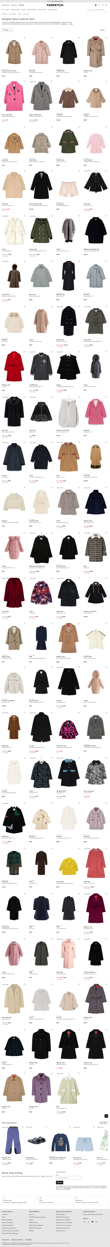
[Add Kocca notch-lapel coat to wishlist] (52, 848)
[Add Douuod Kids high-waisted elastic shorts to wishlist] (79, 171)
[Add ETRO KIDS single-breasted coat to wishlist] (79, 939)
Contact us (5, 1214)
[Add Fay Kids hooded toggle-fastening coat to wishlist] (24, 758)
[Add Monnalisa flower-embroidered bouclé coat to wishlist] (106, 803)
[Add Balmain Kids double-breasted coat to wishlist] (79, 306)
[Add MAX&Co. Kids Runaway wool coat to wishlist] (106, 894)
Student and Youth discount (63, 1225)
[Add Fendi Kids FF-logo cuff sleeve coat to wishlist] (24, 171)
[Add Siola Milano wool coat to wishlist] (79, 442)
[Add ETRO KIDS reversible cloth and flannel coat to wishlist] (24, 848)
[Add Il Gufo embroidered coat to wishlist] (52, 758)
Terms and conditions (17, 1239)
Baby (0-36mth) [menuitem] (32, 9)
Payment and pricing (7, 1225)
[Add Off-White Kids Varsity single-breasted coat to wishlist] (52, 352)
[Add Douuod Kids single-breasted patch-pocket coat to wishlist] (79, 848)
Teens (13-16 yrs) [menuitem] (52, 9)
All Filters (6, 30)
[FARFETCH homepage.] (55, 5)
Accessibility (28, 1239)
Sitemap (31, 1230)
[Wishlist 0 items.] (103, 5)
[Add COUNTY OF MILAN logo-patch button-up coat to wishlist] (106, 939)
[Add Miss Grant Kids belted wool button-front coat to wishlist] (52, 667)
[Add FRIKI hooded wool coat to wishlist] (52, 939)
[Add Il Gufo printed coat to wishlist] (52, 578)
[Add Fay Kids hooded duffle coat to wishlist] (79, 667)
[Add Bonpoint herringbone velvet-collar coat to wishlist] (106, 81)
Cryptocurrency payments (9, 1228)
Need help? (78, 1200)
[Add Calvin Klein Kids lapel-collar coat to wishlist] (24, 984)
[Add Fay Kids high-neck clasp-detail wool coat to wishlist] (52, 713)
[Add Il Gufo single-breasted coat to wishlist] (24, 216)
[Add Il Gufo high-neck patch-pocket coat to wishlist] (52, 442)
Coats (19, 13)
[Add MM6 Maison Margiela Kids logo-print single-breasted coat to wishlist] (52, 533)
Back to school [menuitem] (16, 9)
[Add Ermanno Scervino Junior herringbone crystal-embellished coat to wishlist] (24, 37)
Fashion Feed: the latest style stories (93, 1214)
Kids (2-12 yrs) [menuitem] (42, 9)
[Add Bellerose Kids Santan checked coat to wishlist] (24, 623)
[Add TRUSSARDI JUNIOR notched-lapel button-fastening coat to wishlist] (106, 713)
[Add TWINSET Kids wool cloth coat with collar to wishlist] (79, 37)
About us (31, 1214)
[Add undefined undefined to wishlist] (22, 1127)
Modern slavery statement (36, 1225)
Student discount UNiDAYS (63, 1219)
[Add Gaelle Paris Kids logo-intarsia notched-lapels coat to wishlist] (79, 713)
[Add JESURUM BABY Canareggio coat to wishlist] (79, 758)
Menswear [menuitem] (14, 5)
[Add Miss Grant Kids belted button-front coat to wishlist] (52, 488)
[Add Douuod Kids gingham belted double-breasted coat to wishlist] (106, 306)
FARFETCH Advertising (35, 1228)
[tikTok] (88, 1222)
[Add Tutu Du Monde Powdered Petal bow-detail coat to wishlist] (106, 127)
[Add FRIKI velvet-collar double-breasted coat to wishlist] (52, 623)
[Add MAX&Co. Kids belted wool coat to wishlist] (79, 261)
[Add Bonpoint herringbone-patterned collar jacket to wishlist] (24, 488)
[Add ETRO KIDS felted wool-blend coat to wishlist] (106, 848)
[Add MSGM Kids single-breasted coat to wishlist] (24, 713)
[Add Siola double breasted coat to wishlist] (79, 1073)
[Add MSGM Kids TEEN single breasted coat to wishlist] (24, 803)
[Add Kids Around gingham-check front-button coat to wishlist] (52, 127)
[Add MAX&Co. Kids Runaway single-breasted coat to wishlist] (79, 623)
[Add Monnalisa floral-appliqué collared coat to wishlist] (52, 37)
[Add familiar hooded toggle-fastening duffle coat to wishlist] (79, 352)
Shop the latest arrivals (57, 1)
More (71, 24)
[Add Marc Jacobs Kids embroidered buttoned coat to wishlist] (24, 81)
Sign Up (59, 1182)
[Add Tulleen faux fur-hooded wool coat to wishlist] (24, 533)
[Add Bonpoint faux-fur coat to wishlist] (24, 306)
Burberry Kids (56, 22)
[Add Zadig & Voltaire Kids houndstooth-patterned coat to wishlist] (52, 81)
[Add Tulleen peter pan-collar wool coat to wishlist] (79, 216)
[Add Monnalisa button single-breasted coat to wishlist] (24, 397)
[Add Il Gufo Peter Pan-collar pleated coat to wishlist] (52, 984)
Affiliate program (60, 1214)
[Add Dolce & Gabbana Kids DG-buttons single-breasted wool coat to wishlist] (52, 171)
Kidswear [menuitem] (21, 5)
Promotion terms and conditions (10, 1230)
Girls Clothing (12, 13)
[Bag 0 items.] (106, 5)
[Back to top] (106, 1116)
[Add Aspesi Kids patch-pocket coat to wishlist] (79, 578)
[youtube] (96, 1222)
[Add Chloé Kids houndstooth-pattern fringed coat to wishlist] (79, 81)
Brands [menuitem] (24, 9)
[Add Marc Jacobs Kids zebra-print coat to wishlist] (106, 758)
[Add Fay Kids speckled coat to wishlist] (24, 442)
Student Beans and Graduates (64, 1222)
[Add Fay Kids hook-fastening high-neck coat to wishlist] (79, 803)
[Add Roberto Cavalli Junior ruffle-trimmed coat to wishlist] (106, 578)
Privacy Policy (67, 1187)
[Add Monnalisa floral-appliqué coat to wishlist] (106, 261)
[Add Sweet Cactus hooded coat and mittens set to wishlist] (24, 261)
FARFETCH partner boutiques (37, 1217)
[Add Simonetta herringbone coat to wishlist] (106, 397)
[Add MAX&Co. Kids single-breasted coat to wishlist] (106, 488)
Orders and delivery (7, 1219)
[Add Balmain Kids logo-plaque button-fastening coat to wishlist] (24, 894)
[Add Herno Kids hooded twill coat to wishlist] (106, 171)
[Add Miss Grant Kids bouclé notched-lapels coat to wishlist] (79, 533)
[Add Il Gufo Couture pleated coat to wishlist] (24, 1029)
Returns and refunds (7, 1222)
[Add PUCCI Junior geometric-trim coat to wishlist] (79, 127)
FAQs (41, 1200)
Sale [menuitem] (3, 9)
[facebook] (92, 1222)
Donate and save (60, 1230)
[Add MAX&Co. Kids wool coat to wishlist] (106, 37)
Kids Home (4, 13)
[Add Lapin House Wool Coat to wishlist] (24, 578)
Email (57, 1174)
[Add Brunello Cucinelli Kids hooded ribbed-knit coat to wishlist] (79, 397)
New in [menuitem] (8, 9)
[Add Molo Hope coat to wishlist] (106, 533)
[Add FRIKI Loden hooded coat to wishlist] (79, 894)
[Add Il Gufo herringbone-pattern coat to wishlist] (79, 488)
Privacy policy (5, 1239)
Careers (31, 1219)
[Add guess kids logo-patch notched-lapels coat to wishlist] (24, 127)
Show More (103, 1122)
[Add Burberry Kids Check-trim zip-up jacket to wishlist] (106, 623)
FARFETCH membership (62, 1217)
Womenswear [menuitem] (5, 5)
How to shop (7, 1200)
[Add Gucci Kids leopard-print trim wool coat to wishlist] (106, 442)
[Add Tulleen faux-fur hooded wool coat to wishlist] (106, 352)
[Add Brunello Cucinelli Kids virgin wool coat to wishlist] (24, 667)
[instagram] (85, 1222)
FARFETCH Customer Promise (10, 1233)
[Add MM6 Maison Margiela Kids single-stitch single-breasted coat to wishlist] (106, 216)
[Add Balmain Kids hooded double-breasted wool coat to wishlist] (52, 216)
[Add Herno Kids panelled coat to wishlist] (52, 397)
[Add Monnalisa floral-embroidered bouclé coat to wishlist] (52, 803)
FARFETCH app (33, 1222)
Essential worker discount (63, 1228)
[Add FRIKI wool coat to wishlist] (52, 894)
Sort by (102, 30)
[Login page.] (99, 5)
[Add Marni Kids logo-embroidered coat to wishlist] (52, 261)
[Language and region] (95, 5)
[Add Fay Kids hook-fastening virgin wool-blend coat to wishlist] (79, 984)
